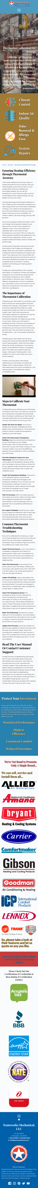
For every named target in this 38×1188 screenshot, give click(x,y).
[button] (19, 10)
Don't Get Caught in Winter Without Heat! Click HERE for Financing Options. (19, 959)
